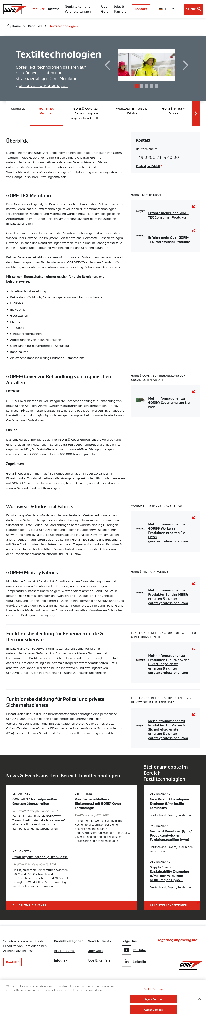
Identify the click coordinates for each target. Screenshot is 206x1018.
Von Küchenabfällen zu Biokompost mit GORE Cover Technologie (98, 804)
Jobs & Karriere (99, 960)
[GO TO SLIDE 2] (141, 86)
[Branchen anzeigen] (196, 113)
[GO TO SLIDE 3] (146, 86)
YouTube (139, 950)
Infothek (60, 960)
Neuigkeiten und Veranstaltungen (78, 9)
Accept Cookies (153, 1009)
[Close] (199, 998)
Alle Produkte (64, 950)
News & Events (99, 941)
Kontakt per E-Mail (148, 166)
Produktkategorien (68, 941)
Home (16, 26)
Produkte (37, 9)
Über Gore (104, 9)
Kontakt (141, 9)
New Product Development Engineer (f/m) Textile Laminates (171, 804)
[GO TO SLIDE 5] (156, 86)
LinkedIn (139, 961)
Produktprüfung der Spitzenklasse (40, 857)
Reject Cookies (153, 999)
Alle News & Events (29, 905)
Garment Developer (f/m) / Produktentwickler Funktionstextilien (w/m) (171, 835)
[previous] (107, 65)
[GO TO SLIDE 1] (137, 86)
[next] (186, 65)
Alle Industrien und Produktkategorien (43, 86)
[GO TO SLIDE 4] (151, 86)
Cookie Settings (153, 989)
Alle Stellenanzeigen (168, 905)
